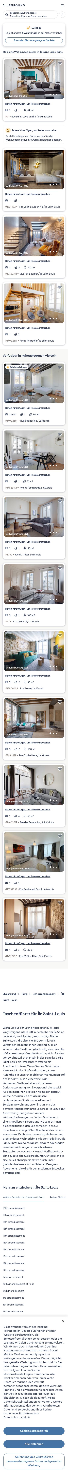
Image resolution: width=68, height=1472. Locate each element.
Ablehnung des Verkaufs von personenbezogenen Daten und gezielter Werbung (34, 1461)
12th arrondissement (13, 1222)
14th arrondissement (14, 1235)
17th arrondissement (13, 1256)
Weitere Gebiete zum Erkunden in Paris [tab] (23, 1197)
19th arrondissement (13, 1270)
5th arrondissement (13, 1304)
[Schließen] (63, 1321)
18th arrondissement (14, 1263)
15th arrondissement (13, 1242)
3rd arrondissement (13, 1297)
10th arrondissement (14, 1208)
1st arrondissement (13, 1277)
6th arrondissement (13, 1311)
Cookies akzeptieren (34, 1431)
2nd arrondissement (13, 1291)
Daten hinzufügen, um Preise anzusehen (27, 103)
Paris (24, 994)
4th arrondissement (44, 994)
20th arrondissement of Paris (18, 1284)
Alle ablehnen (34, 1444)
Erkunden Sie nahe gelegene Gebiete (34, 40)
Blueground (9, 994)
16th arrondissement (14, 1249)
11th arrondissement (13, 1215)
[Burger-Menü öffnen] (62, 5)
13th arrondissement (13, 1229)
